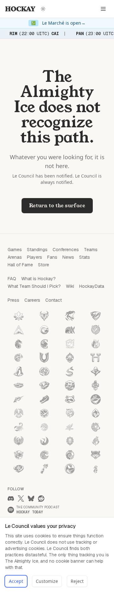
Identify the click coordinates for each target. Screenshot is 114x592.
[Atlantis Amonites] (70, 455)
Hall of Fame (20, 265)
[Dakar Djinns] (96, 385)
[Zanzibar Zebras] (96, 441)
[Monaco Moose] (70, 344)
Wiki (70, 286)
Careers (32, 300)
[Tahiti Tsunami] (44, 455)
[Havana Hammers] (96, 358)
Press (13, 300)
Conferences (66, 249)
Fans (52, 257)
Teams (91, 249)
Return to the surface (57, 205)
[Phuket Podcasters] (96, 469)
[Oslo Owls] (96, 330)
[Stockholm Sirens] (70, 371)
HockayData (91, 286)
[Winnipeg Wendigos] (44, 316)
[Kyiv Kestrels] (19, 441)
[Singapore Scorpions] (19, 427)
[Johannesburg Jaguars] (44, 385)
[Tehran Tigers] (70, 413)
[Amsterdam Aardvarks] (70, 330)
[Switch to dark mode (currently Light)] (43, 9)
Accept (16, 581)
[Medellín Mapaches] (70, 399)
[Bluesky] (31, 498)
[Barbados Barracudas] (19, 455)
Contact (53, 300)
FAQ (12, 278)
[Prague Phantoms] (96, 371)
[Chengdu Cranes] (44, 441)
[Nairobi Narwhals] (19, 399)
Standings (37, 249)
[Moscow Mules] (96, 344)
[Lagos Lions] (70, 441)
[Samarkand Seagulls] (44, 413)
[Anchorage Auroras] (19, 330)
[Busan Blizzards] (19, 469)
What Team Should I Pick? (34, 286)
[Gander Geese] (70, 469)
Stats (84, 257)
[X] (21, 498)
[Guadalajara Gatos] (96, 455)
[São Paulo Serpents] (96, 316)
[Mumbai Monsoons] (70, 385)
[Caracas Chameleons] (19, 358)
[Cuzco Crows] (19, 413)
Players (34, 257)
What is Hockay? (38, 278)
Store (43, 265)
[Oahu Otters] (44, 330)
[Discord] (11, 498)
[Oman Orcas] (96, 413)
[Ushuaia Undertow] (44, 358)
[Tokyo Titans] (70, 316)
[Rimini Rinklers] (19, 385)
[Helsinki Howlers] (44, 371)
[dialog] (57, 554)
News (68, 257)
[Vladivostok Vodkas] (44, 469)
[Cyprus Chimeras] (44, 344)
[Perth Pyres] (70, 358)
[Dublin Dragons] (19, 344)
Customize (47, 581)
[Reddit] (41, 498)
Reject (77, 581)
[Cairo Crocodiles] (44, 399)
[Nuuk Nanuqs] (96, 427)
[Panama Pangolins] (44, 427)
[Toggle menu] (103, 9)
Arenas (15, 257)
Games (15, 249)
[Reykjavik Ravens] (70, 427)
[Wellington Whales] (96, 399)
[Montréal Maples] (19, 316)
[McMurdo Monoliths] (19, 371)
